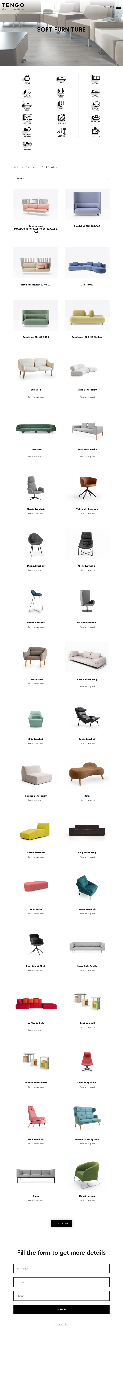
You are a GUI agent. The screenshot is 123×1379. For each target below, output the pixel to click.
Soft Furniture (50, 652)
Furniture (30, 652)
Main (16, 652)
